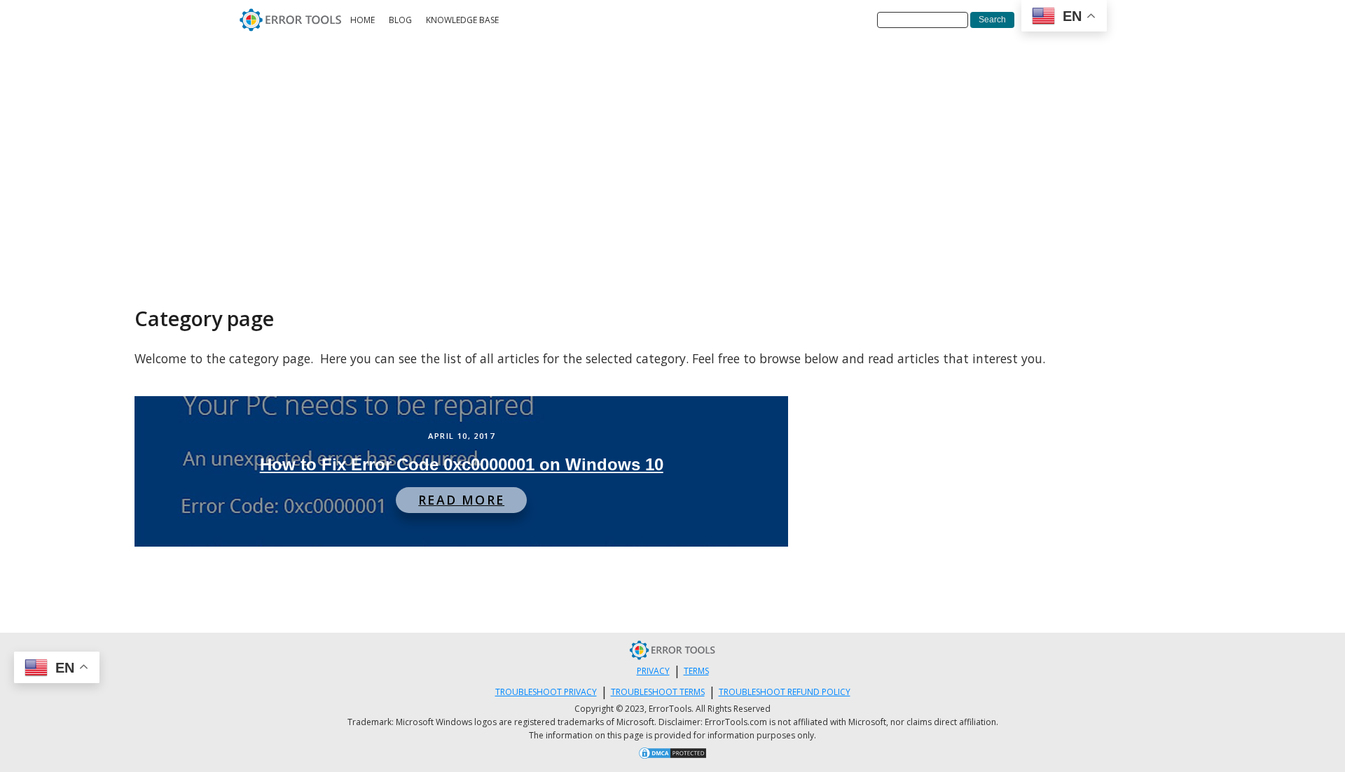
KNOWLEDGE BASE (462, 20)
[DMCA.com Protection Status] (672, 755)
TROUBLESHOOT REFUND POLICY (784, 692)
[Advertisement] (672, 145)
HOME (362, 20)
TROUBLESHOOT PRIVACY (546, 692)
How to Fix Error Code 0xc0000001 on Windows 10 (461, 464)
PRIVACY (653, 671)
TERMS (696, 671)
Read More (461, 499)
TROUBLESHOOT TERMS (658, 692)
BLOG (400, 20)
